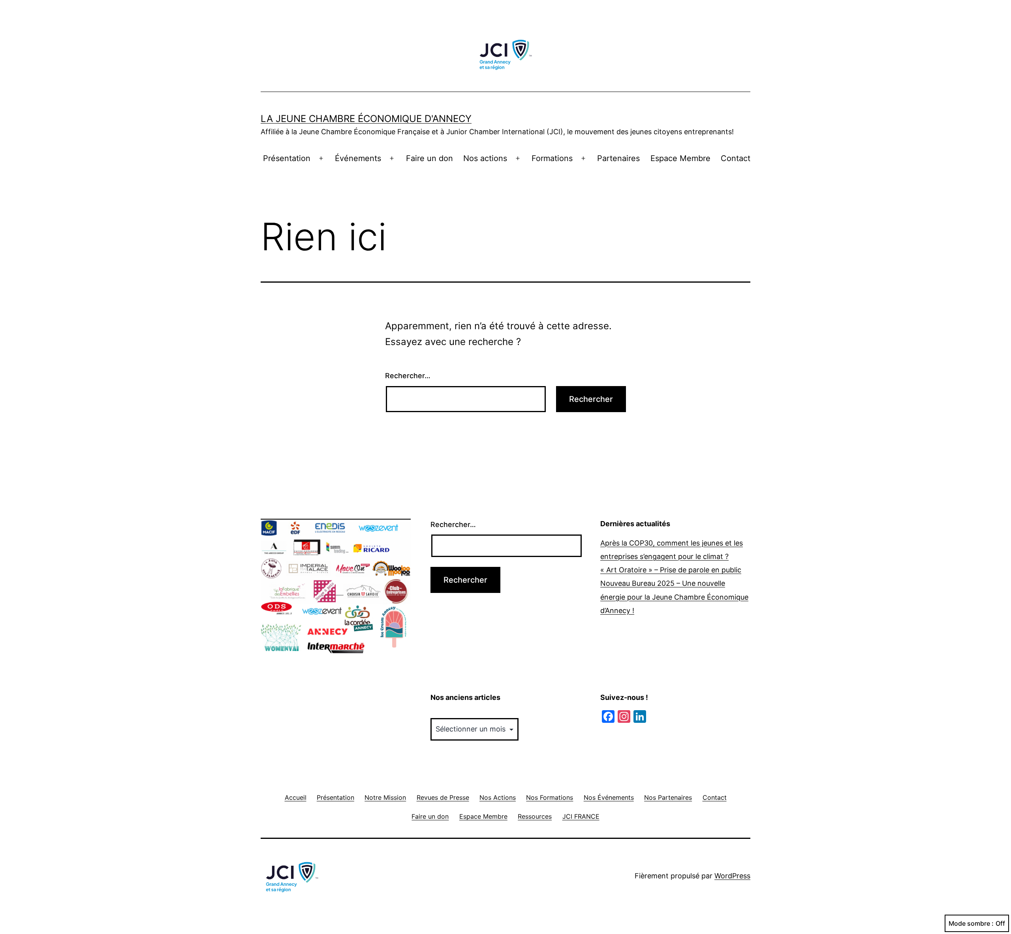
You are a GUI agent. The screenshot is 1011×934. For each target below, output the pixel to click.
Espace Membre (680, 158)
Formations (552, 158)
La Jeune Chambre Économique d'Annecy (366, 118)
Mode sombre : (971, 923)
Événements (358, 158)
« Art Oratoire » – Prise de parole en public (670, 570)
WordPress (732, 876)
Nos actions (485, 158)
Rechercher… (407, 375)
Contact (735, 158)
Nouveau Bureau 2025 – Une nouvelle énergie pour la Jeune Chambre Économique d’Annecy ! (674, 596)
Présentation (286, 158)
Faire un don (429, 158)
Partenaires (618, 158)
